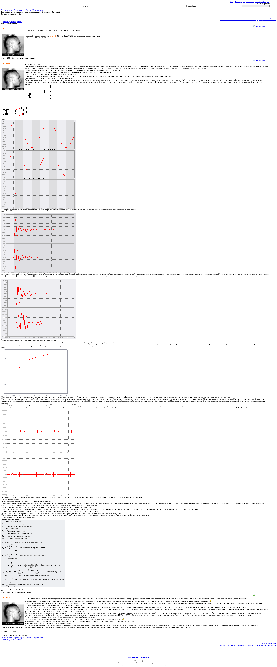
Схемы (28, 10)
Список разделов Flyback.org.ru (257, 2)
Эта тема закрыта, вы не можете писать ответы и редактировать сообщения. (248, 20)
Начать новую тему (269, 18)
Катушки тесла (37, 10)
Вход (232, 2)
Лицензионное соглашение (138, 657)
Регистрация (240, 2)
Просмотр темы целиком (12, 22)
